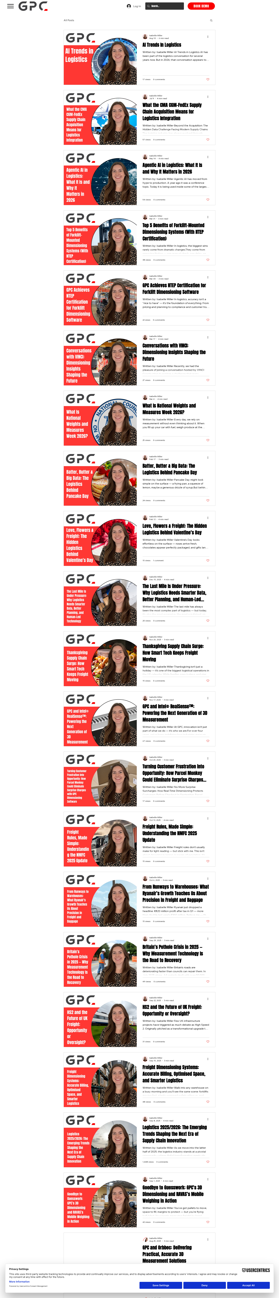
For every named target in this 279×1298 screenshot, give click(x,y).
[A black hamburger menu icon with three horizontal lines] (10, 6)
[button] (211, 20)
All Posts (69, 20)
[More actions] (209, 57)
